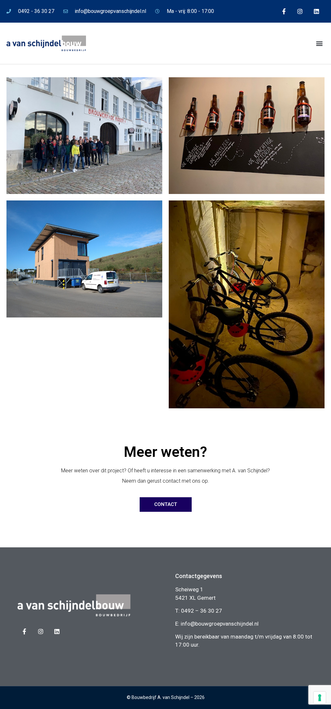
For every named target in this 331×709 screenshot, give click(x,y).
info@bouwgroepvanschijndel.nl (220, 623)
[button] (319, 43)
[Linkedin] (316, 11)
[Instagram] (300, 11)
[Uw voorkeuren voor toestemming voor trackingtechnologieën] (320, 698)
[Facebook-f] (284, 11)
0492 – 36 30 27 (201, 610)
